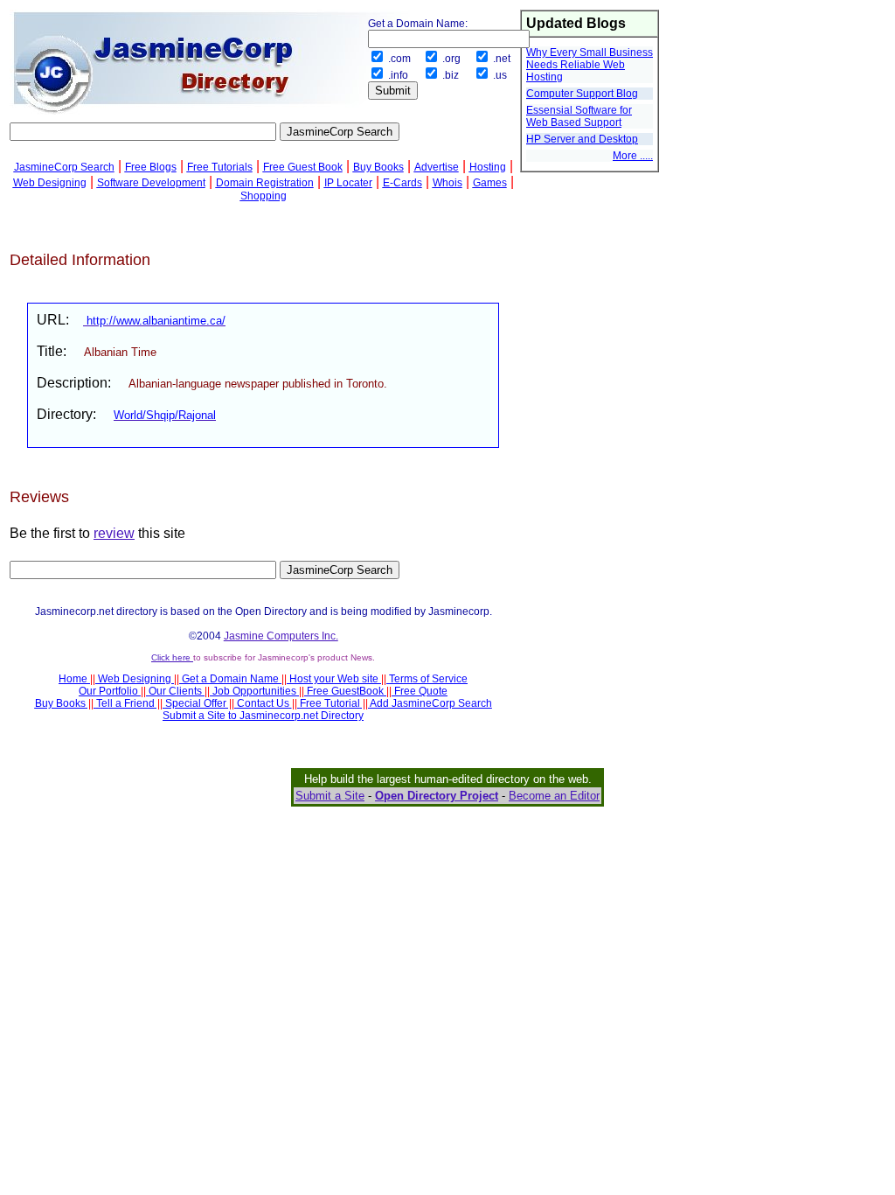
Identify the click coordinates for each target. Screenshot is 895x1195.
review (114, 533)
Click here (172, 657)
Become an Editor (554, 795)
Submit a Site (329, 795)
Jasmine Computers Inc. (281, 636)
